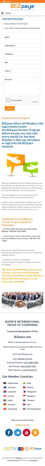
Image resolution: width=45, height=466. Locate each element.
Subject (8, 71)
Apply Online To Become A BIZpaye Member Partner (22, 28)
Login (8, 1)
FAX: (6, 62)
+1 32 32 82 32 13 (29, 370)
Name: (7, 37)
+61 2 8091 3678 (31, 363)
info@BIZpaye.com (25, 354)
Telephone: (9, 54)
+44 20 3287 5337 (28, 366)
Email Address (10, 46)
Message (8, 79)
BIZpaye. (19, 458)
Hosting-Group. (13, 460)
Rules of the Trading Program (22, 420)
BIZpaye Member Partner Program (16, 24)
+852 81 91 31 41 (24, 359)
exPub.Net (33, 460)
